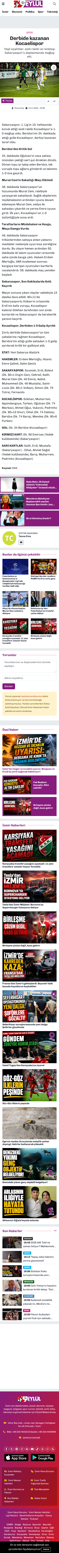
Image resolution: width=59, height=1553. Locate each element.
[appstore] (16, 1458)
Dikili (7, 1531)
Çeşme (44, 1527)
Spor (41, 11)
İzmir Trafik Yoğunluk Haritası (40, 1482)
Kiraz (44, 1534)
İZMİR (10, 1524)
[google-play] (42, 1458)
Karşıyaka (22, 1534)
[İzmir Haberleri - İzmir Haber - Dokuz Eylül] (28, 3)
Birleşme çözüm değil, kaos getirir (41, 637)
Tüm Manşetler (41, 1489)
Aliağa (18, 1524)
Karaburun (9, 1534)
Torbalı (40, 1540)
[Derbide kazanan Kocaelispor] (29, 79)
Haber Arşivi (40, 1498)
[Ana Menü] (3, 3)
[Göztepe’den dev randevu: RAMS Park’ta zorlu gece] (44, 566)
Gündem (28, 1238)
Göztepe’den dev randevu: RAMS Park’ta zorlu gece (43, 577)
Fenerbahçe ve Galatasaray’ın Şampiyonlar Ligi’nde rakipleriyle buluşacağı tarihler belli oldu (13, 581)
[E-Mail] (21, 542)
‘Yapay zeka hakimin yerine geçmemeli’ (38, 1258)
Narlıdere (40, 1537)
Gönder (8, 686)
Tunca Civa (19, 108)
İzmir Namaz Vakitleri (12, 1482)
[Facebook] (6, 1449)
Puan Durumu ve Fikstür (14, 1491)
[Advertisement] (29, 1356)
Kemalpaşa (34, 1534)
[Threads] (42, 1449)
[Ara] (54, 4)
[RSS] (52, 1449)
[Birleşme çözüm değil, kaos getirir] (44, 626)
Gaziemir (22, 1531)
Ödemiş (50, 1537)
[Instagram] (21, 1449)
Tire (33, 1540)
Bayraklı (47, 1524)
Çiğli (52, 1527)
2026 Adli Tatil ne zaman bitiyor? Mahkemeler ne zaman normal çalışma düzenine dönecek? (39, 1244)
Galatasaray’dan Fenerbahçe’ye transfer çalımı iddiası (42, 611)
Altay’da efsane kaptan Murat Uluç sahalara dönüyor (13, 611)
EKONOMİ (28, 1296)
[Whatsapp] (47, 1449)
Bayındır (37, 1524)
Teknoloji (52, 11)
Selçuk (25, 1540)
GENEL (27, 1253)
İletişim (24, 1519)
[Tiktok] (37, 1449)
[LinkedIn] (27, 1449)
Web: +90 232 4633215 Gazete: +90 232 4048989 (31, 1432)
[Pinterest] (16, 1449)
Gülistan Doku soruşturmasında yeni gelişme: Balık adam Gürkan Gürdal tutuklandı (39, 1273)
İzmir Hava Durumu (44, 1471)
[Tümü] (55, 1230)
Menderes (17, 1537)
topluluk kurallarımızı (32, 696)
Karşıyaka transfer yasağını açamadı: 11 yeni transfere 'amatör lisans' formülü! (15, 639)
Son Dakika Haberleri (11, 1500)
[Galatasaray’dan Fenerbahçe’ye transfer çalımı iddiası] (44, 598)
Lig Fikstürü (12, 1515)
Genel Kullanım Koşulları (31, 1515)
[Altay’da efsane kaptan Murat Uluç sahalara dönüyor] (15, 598)
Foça (13, 1531)
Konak (7, 1537)
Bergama (8, 1527)
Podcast (34, 1519)
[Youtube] (32, 1449)
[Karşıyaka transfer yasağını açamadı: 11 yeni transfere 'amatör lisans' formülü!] (15, 626)
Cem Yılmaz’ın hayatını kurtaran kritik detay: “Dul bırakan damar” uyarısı (39, 1287)
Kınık (51, 1534)
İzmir (5, 11)
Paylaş (9, 100)
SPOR (29, 32)
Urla (47, 1540)
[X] (11, 1449)
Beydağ (18, 1527)
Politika (29, 11)
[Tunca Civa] (9, 538)
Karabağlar (47, 1531)
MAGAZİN (28, 1282)
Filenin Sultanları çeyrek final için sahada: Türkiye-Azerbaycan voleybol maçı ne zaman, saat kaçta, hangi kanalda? (39, 1316)
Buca (37, 1527)
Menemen (29, 1537)
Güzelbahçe (34, 1531)
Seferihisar (15, 1540)
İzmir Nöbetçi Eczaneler (12, 1473)
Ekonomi (17, 11)
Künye (49, 1515)
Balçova (27, 1524)
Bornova (28, 1527)
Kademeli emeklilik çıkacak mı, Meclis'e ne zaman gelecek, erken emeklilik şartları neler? (37, 1302)
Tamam (46, 1549)
